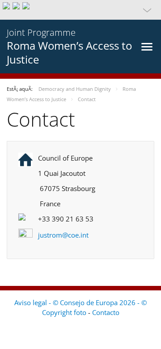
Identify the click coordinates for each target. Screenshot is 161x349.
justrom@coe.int (63, 234)
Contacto (105, 312)
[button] (80, 10)
